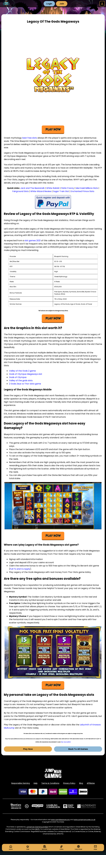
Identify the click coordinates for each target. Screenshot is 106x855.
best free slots (29, 137)
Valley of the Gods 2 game (22, 370)
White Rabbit (52, 188)
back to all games (78, 749)
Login (49, 3)
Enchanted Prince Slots (82, 191)
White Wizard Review (40, 191)
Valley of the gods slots (21, 380)
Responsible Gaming (20, 783)
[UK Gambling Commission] (53, 806)
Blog (81, 783)
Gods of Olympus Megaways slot (25, 374)
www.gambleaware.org (60, 819)
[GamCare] (16, 806)
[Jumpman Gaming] (53, 777)
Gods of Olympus (17, 377)
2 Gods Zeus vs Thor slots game (25, 383)
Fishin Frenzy (67, 188)
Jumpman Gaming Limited (37, 827)
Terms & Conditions (50, 783)
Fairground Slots (20, 191)
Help (35, 783)
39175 (37, 829)
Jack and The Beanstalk (32, 188)
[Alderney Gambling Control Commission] (86, 806)
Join (61, 3)
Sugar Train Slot (61, 191)
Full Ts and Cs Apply (20, 568)
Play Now (28, 749)
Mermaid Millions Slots (87, 188)
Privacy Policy (69, 783)
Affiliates (91, 783)
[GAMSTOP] (37, 806)
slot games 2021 (33, 240)
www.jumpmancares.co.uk (84, 819)
